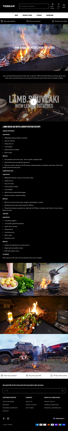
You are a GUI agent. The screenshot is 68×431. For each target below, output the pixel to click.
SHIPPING (6, 405)
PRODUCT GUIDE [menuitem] (27, 15)
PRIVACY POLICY (49, 401)
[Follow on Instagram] (8, 418)
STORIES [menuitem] (39, 15)
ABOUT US (29, 401)
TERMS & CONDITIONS (51, 405)
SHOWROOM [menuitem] (49, 15)
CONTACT (6, 411)
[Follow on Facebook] (4, 418)
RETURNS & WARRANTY (10, 408)
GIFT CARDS (29, 408)
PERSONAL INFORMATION (52, 408)
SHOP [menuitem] (16, 15)
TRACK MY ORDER (8, 401)
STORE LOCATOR (31, 405)
